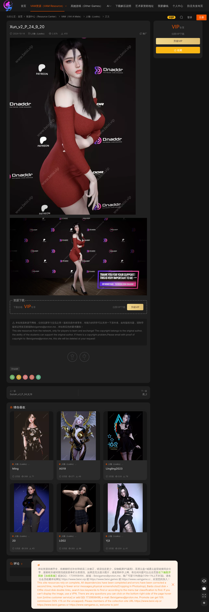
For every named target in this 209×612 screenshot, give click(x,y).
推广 (145, 33)
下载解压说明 (123, 6)
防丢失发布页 (195, 6)
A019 (62, 468)
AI (108, 6)
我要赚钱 (163, 6)
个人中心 (178, 6)
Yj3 (108, 540)
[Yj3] (125, 507)
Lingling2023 (114, 468)
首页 (23, 6)
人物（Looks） (38, 33)
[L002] (78, 507)
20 (14, 540)
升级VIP (135, 307)
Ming (15, 468)
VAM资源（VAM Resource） (47, 6)
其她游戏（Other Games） (87, 6)
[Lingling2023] (125, 435)
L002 (62, 540)
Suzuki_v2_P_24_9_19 (21, 394)
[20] (31, 507)
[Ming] (31, 435)
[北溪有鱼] (8, 5)
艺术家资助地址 (144, 6)
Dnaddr (14, 369)
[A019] (78, 435)
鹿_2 (144, 394)
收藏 (179, 50)
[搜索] (181, 17)
